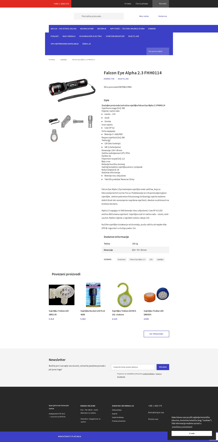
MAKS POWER (57, 16)
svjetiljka (160, 259)
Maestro (96, 436)
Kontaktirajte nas (156, 412)
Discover (129, 436)
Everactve (109, 79)
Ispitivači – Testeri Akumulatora (127, 28)
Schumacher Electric (90, 36)
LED (151, 259)
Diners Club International (117, 436)
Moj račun (144, 16)
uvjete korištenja (149, 374)
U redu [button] (192, 433)
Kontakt (163, 3)
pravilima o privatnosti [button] (182, 426)
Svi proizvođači (155, 51)
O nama (128, 3)
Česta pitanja (142, 3)
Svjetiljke (133, 36)
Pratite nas (153, 419)
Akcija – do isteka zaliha (63, 28)
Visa (105, 436)
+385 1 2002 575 (61, 4)
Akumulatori (87, 28)
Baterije (102, 28)
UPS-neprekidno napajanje (65, 44)
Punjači (55, 36)
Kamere (152, 28)
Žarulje (87, 44)
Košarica (163, 16)
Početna (52, 60)
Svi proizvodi (156, 334)
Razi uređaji (69, 36)
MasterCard (87, 436)
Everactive (121, 259)
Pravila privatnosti (119, 421)
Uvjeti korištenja (118, 417)
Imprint (114, 414)
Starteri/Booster (115, 36)
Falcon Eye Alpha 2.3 (137, 259)
